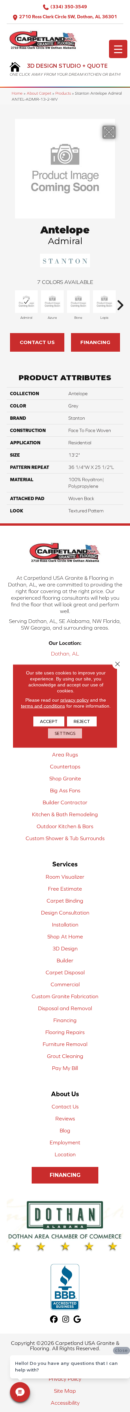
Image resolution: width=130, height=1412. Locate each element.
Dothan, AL (65, 654)
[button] (65, 1175)
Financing (95, 342)
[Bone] (78, 301)
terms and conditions (43, 706)
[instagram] (66, 1319)
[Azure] (52, 301)
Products (63, 93)
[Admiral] (26, 301)
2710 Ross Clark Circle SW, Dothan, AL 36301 (68, 16)
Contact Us (37, 342)
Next (120, 302)
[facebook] (54, 1319)
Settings (65, 733)
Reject (82, 721)
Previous (10, 302)
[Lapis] (104, 301)
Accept (49, 721)
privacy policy (74, 700)
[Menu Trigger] (118, 49)
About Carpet (39, 93)
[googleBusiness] (77, 1319)
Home (17, 93)
